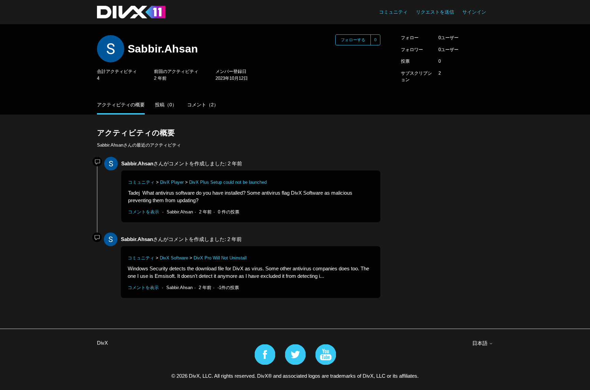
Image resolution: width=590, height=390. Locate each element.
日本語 (480, 343)
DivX (102, 343)
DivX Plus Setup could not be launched (228, 182)
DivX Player (172, 182)
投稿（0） (166, 104)
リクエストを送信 (435, 12)
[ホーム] (131, 12)
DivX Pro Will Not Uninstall (220, 257)
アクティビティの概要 (121, 104)
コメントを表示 (143, 211)
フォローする (353, 40)
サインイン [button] (474, 12)
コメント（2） (203, 104)
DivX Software (174, 257)
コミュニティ (393, 12)
